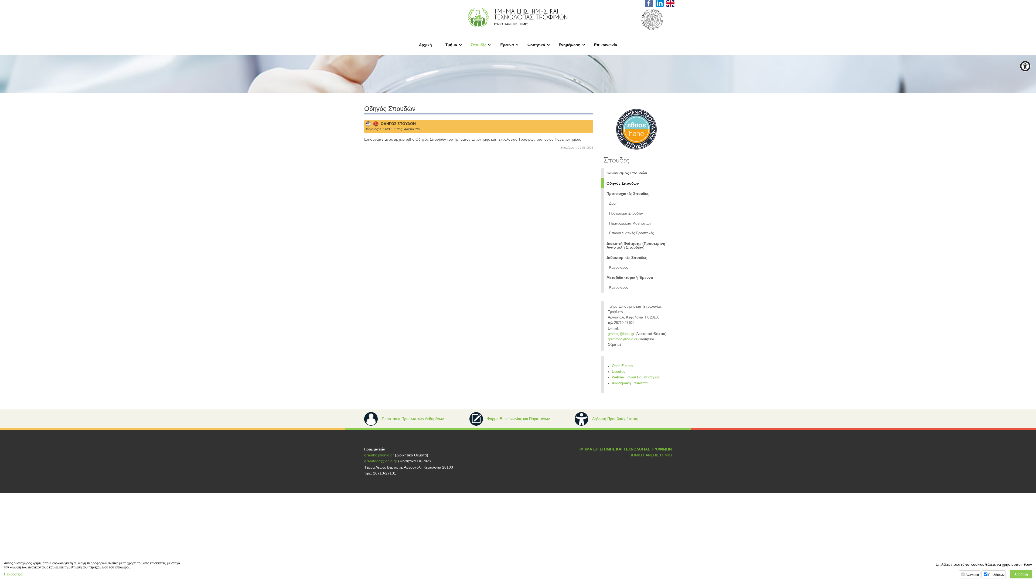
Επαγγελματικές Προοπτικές (631, 233)
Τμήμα (451, 45)
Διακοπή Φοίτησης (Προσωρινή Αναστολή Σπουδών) (635, 245)
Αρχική (425, 45)
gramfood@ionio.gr (622, 339)
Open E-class (622, 366)
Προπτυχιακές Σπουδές (627, 193)
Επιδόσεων (996, 575)
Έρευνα (507, 45)
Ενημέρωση (570, 45)
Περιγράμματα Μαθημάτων (630, 223)
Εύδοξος (618, 372)
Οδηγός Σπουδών (622, 183)
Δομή (613, 203)
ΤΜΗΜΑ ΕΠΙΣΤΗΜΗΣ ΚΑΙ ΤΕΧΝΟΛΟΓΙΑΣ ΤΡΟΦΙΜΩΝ (625, 449)
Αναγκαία (972, 575)
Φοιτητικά (536, 45)
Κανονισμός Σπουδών (626, 173)
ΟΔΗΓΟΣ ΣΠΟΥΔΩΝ (397, 123)
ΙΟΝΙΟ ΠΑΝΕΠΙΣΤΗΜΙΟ (651, 455)
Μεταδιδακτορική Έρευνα (629, 277)
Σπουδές (478, 45)
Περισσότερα (13, 574)
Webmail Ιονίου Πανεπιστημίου (636, 377)
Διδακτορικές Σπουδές (626, 257)
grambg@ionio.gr (621, 334)
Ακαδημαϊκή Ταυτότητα (630, 383)
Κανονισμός (618, 267)
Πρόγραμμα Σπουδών (626, 213)
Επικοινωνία (605, 45)
